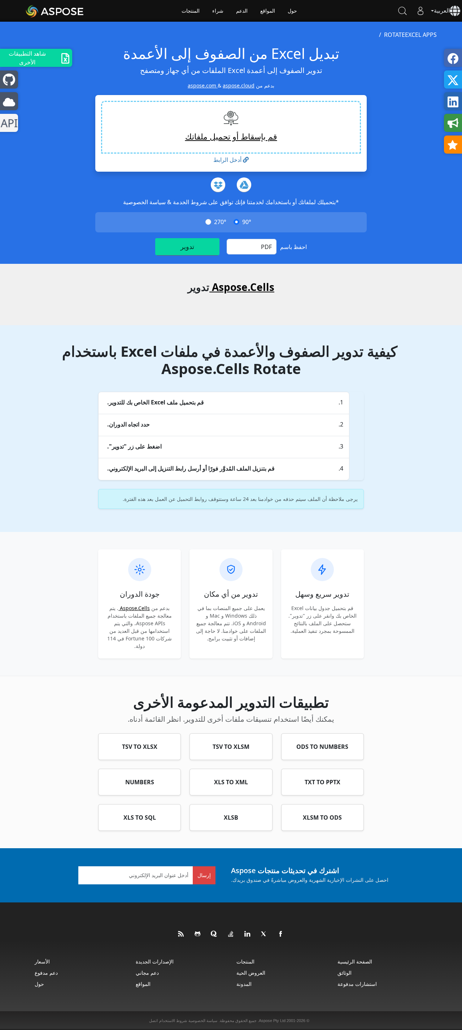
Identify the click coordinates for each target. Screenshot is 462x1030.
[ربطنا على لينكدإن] (247, 934)
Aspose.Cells (241, 287)
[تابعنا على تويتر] (264, 934)
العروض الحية (250, 972)
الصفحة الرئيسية (354, 961)
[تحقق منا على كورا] (214, 934)
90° (246, 222)
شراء (217, 11)
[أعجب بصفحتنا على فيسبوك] (281, 934)
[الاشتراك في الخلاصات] (181, 934)
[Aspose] (55, 11)
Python (11, 123)
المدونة (244, 983)
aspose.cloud (238, 85)
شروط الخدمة (189, 202)
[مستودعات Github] (197, 934)
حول (292, 11)
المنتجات (191, 11)
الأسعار (42, 961)
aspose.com (203, 85)
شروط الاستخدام (173, 1020)
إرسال (204, 875)
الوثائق (344, 972)
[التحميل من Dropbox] (218, 184)
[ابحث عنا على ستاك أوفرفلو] (231, 934)
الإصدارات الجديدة (155, 961)
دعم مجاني (147, 972)
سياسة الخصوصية (144, 202)
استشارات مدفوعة (357, 983)
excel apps (421, 35)
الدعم (242, 11)
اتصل (153, 1020)
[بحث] (402, 11)
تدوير (187, 246)
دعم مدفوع (46, 972)
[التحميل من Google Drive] (244, 184)
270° (220, 222)
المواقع (267, 11)
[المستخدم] (420, 11)
